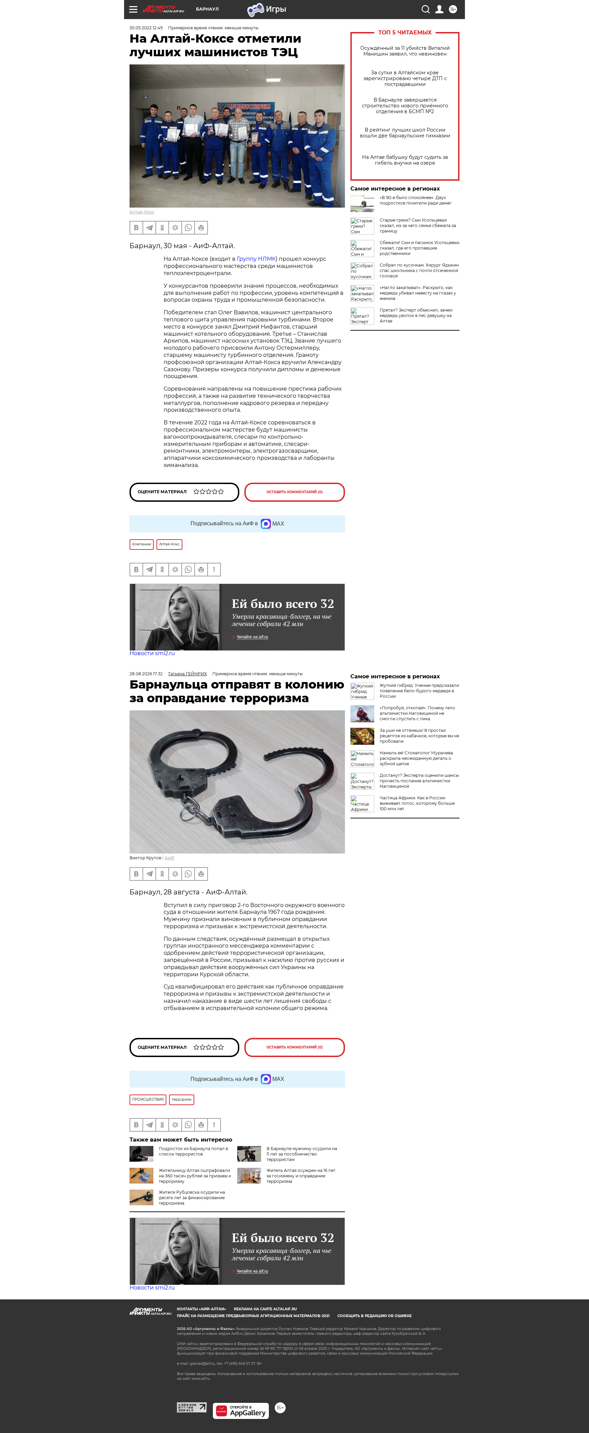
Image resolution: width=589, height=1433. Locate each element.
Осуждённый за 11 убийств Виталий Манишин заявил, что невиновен (405, 51)
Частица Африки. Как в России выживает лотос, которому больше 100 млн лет (417, 803)
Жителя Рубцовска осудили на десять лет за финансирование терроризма (192, 1198)
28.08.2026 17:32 (146, 673)
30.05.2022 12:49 (146, 27)
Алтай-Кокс (142, 211)
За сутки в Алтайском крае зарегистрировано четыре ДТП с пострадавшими (405, 78)
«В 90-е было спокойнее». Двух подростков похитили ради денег (416, 200)
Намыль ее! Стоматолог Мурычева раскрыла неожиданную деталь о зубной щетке (416, 758)
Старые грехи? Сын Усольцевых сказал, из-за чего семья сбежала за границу (418, 225)
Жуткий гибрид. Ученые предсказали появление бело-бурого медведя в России (419, 691)
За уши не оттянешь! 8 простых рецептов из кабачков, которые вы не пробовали (419, 736)
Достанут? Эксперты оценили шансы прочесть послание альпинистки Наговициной (419, 781)
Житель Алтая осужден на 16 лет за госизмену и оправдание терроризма (301, 1176)
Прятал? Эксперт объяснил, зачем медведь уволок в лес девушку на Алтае (416, 315)
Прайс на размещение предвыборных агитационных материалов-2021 (253, 1316)
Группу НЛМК (256, 259)
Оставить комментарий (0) (295, 492)
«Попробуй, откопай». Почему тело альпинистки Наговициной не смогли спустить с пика (417, 713)
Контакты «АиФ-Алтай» (201, 1309)
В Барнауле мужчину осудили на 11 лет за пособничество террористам (302, 1154)
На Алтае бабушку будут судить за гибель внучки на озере (405, 160)
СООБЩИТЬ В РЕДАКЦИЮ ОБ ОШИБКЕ (374, 1316)
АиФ (169, 857)
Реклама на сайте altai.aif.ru (265, 1309)
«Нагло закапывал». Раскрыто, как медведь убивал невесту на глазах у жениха (418, 293)
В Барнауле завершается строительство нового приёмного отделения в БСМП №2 (405, 106)
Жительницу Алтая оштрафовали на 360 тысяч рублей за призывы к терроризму (195, 1176)
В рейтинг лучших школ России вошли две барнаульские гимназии (405, 133)
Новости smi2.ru (152, 653)
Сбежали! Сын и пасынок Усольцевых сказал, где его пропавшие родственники (419, 248)
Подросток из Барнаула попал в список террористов (193, 1151)
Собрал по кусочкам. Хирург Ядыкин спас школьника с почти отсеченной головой (419, 270)
